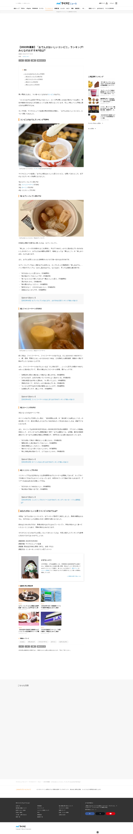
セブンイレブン (63, 641)
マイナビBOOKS (109, 8)
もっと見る (91, 128)
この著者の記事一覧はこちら (74, 576)
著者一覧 (18, 817)
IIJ (83, 8)
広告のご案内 (19, 812)
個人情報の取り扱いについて (66, 805)
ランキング (36, 168)
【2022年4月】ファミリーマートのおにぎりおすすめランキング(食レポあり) (47, 399)
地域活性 (77, 8)
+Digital (28, 8)
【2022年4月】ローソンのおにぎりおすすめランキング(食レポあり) (44, 462)
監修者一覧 (40, 817)
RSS (38, 812)
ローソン (25, 187)
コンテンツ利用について (43, 810)
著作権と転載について (21, 808)
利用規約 (39, 805)
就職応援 (56, 8)
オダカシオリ (26, 56)
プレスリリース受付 (64, 808)
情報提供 (39, 814)
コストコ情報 (45, 570)
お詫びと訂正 (62, 814)
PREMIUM (35, 8)
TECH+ (23, 8)
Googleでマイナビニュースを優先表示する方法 (66, 11)
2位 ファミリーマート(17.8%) (34, 79)
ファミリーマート (27, 185)
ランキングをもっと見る (94, 123)
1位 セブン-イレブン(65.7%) (34, 76)
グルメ (39, 781)
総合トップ (16, 8)
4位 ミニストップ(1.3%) (33, 84)
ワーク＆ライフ (49, 8)
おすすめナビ (100, 8)
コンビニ (51, 94)
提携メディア (62, 810)
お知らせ (18, 805)
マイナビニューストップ (21, 781)
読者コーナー (92, 8)
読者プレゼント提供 (21, 810)
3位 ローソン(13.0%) (32, 82)
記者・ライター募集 (64, 812)
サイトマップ (40, 808)
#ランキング (31, 641)
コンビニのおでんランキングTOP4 (34, 74)
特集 (72, 8)
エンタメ (62, 8)
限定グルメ (75, 568)
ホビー (68, 8)
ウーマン (41, 8)
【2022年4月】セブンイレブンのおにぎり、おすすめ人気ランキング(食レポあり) (49, 300)
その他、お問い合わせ (21, 814)
